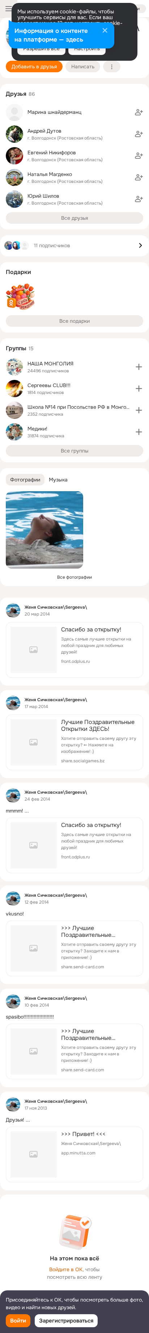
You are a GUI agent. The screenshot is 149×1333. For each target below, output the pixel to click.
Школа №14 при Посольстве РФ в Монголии (81, 407)
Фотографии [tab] (25, 479)
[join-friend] (139, 112)
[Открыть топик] (74, 811)
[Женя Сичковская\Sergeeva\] (13, 610)
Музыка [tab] (58, 479)
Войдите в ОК (65, 1269)
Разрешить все (41, 48)
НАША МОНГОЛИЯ (50, 363)
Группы (16, 348)
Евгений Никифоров (51, 152)
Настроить (87, 48)
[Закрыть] (104, 31)
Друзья (16, 94)
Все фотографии (74, 577)
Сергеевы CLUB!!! (49, 385)
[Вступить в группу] (139, 367)
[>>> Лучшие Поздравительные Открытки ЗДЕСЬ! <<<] (74, 948)
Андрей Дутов (44, 131)
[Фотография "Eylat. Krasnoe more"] (44, 530)
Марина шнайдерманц (54, 112)
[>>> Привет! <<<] (74, 1154)
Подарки (18, 272)
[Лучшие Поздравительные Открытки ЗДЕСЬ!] (74, 742)
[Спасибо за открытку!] (74, 649)
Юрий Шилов (43, 196)
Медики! (37, 428)
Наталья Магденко (49, 174)
